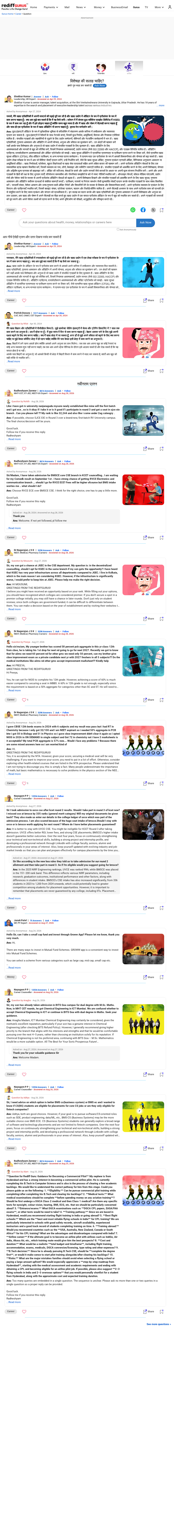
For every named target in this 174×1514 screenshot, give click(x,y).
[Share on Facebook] (143, 210)
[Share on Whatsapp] (133, 210)
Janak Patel (20, 920)
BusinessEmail (119, 7)
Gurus (136, 7)
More (158, 7)
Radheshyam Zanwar (25, 390)
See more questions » (159, 1324)
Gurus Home (7, 14)
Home (33, 7)
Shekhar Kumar (22, 96)
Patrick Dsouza (22, 313)
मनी (73, 73)
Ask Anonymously (128, 230)
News (79, 7)
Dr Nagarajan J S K (24, 550)
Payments (49, 7)
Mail (67, 7)
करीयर (129, 73)
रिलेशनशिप (101, 73)
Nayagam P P (21, 796)
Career (18, 14)
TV (146, 7)
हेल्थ (45, 73)
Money (98, 7)
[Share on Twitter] (153, 210)
